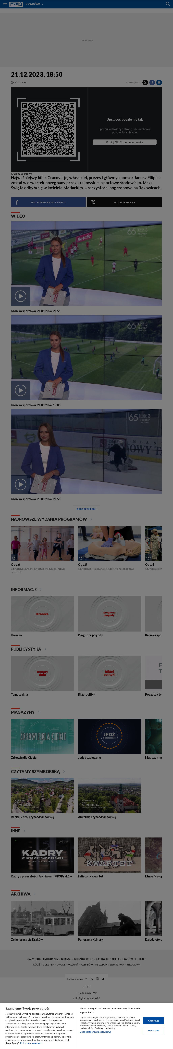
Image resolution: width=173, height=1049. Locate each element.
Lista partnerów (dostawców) (95, 1031)
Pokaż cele (153, 1030)
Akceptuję (153, 1020)
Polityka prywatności (31, 1043)
